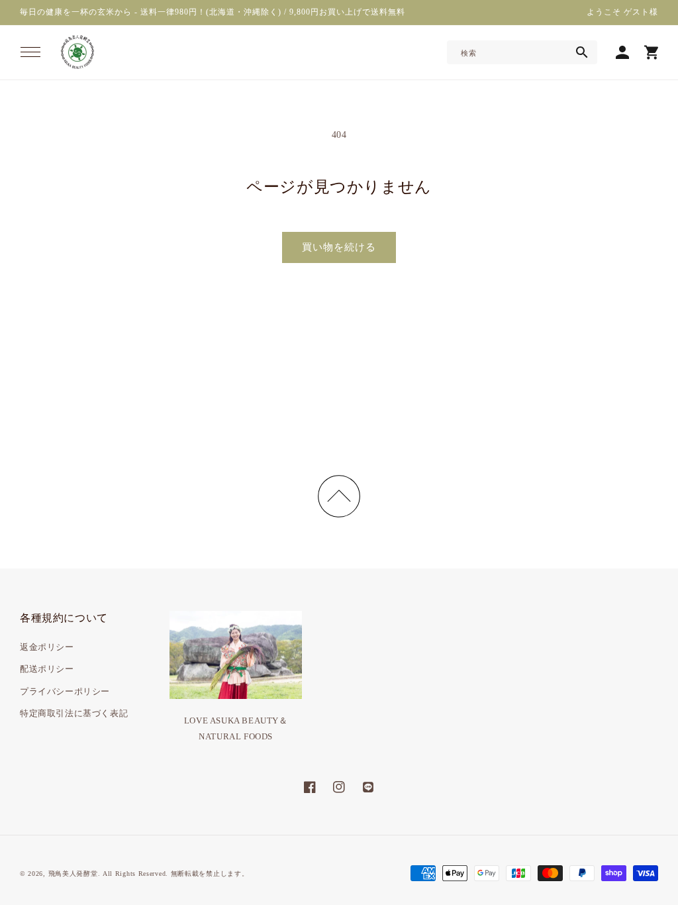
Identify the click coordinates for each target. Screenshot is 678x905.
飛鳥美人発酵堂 (73, 873)
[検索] (582, 52)
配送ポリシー (47, 669)
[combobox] (522, 52)
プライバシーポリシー (65, 691)
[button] (30, 52)
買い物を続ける (339, 247)
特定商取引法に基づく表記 (74, 713)
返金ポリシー (47, 647)
